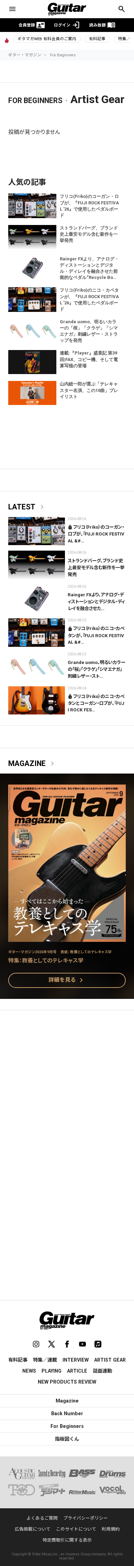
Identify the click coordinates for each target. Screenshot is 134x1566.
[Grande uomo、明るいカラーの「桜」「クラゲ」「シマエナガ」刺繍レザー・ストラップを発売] (36, 666)
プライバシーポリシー (85, 1518)
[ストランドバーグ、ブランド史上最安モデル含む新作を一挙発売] (36, 565)
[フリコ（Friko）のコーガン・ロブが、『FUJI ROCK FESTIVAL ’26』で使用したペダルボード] (36, 531)
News (29, 1371)
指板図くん (67, 1439)
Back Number (67, 1413)
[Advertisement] (67, 1088)
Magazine (32, 763)
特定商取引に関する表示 (67, 1540)
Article (77, 1371)
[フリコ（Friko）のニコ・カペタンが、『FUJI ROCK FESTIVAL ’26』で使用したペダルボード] (36, 632)
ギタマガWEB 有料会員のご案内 (47, 38)
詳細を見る (67, 980)
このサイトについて (76, 1529)
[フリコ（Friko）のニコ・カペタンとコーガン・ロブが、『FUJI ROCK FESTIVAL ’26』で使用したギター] (36, 700)
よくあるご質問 (42, 1518)
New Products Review (67, 1382)
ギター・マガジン (24, 55)
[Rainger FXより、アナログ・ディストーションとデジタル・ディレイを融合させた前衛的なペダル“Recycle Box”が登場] (36, 599)
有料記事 (97, 38)
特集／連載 (45, 1360)
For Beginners (63, 55)
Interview (76, 1360)
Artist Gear (110, 1360)
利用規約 (111, 1529)
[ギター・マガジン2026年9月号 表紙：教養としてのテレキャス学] (67, 937)
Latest (27, 507)
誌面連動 (102, 1371)
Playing (52, 1371)
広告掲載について (33, 1529)
